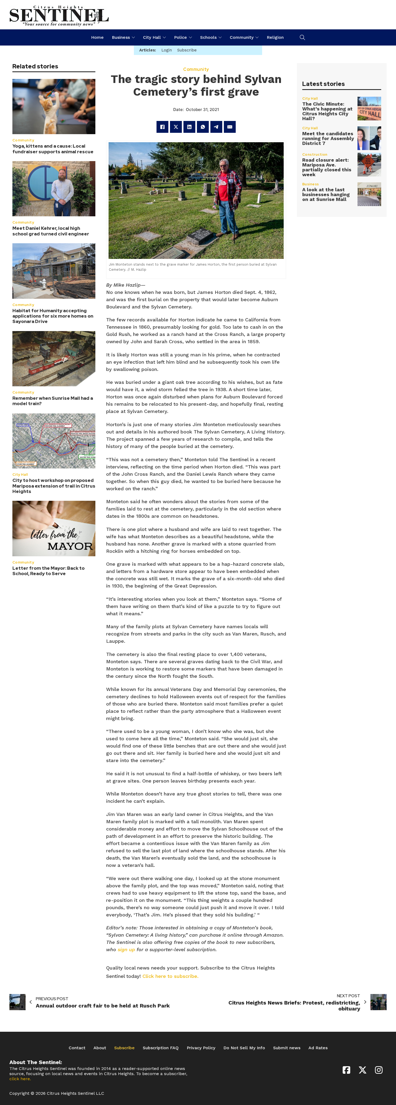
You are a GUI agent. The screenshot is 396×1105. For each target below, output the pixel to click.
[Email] (230, 127)
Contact (77, 1047)
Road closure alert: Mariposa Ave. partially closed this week (326, 167)
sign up (126, 949)
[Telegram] (216, 127)
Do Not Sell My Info (244, 1047)
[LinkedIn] (189, 127)
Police (180, 37)
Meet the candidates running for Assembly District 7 (328, 138)
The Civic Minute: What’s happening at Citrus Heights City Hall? (327, 111)
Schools (208, 37)
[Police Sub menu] (190, 37)
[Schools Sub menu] (220, 37)
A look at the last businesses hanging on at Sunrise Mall (326, 194)
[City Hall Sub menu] (164, 37)
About (99, 1047)
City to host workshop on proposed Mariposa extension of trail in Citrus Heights (53, 486)
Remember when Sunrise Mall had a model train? (52, 401)
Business (121, 37)
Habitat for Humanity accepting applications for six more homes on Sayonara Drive (52, 316)
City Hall (152, 37)
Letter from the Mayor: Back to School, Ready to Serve (48, 570)
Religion (275, 37)
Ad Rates (318, 1047)
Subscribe (124, 1047)
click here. (20, 1078)
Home (97, 37)
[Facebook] (162, 127)
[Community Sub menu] (257, 37)
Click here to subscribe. (171, 976)
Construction (315, 154)
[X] (176, 127)
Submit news (286, 1047)
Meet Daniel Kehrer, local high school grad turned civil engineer (50, 231)
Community (241, 37)
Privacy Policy (201, 1047)
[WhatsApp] (203, 127)
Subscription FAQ (161, 1047)
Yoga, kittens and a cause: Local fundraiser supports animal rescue (52, 149)
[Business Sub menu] (133, 37)
